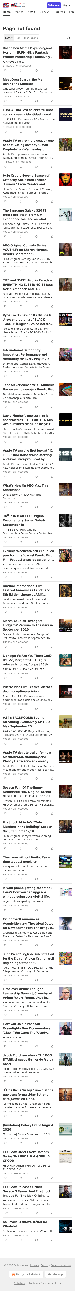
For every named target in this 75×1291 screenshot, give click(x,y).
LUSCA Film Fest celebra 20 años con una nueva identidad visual (28, 112)
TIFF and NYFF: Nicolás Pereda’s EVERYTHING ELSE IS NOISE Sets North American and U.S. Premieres (28, 284)
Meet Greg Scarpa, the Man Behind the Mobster (23, 82)
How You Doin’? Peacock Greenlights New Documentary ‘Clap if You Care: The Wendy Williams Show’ (26, 1028)
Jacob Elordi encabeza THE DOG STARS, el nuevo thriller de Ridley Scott (28, 1059)
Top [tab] (18, 38)
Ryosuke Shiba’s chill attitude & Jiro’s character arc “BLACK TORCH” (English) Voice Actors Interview (27, 319)
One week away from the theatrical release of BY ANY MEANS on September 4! (28, 90)
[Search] (68, 38)
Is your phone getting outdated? (23, 901)
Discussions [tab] (31, 38)
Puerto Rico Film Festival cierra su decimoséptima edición (29, 689)
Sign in (67, 5)
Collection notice (61, 1265)
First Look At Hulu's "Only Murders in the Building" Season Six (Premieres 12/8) (27, 827)
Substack (19, 1283)
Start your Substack (27, 1274)
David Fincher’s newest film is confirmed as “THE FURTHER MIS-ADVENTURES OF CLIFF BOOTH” (28, 420)
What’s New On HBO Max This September (25, 488)
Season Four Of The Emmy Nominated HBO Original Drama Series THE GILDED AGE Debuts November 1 (27, 792)
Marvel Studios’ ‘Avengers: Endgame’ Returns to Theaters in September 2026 (28, 625)
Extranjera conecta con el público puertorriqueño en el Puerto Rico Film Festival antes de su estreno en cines (28, 555)
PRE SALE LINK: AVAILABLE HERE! (24, 669)
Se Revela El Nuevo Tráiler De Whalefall (25, 1224)
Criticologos (23, 66)
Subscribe (54, 5)
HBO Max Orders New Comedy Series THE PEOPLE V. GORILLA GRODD (26, 1156)
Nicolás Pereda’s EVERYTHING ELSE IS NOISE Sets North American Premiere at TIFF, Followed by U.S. (28, 295)
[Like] (5, 70)
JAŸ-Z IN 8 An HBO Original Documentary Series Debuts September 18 (24, 520)
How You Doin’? (13, 1037)
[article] (37, 59)
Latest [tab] (9, 38)
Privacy (34, 1265)
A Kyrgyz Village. (13, 61)
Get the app (55, 1274)
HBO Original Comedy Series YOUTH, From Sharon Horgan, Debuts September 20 (25, 250)
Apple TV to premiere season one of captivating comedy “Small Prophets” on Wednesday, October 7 (28, 145)
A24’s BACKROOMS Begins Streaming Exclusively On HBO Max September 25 (26, 722)
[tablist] (21, 38)
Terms (44, 1265)
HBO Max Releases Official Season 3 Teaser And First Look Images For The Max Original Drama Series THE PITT (27, 1191)
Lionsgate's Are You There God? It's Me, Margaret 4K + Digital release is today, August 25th (27, 660)
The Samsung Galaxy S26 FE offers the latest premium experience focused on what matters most (24, 215)
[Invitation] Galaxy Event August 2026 (28, 1127)
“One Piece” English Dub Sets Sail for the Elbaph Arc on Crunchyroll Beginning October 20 (28, 958)
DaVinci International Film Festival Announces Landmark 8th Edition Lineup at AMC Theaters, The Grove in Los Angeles (26, 590)
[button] (7, 12)
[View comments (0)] (21, 70)
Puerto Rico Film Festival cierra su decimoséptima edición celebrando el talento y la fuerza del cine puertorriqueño (26, 698)
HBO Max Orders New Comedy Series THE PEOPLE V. (26, 1167)
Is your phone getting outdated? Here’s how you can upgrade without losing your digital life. (27, 892)
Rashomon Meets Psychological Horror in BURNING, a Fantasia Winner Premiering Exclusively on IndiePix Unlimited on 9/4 (29, 52)
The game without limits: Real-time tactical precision (26, 859)
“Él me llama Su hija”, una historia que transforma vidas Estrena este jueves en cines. (28, 1094)
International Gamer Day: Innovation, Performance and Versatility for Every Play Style (26, 354)
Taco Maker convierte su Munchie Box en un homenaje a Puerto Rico (29, 387)
